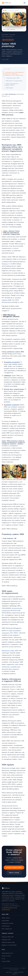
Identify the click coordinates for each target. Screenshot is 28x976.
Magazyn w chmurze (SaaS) (9, 945)
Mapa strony (9, 972)
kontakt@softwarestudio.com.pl (9, 907)
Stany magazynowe (7, 928)
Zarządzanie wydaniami (11, 405)
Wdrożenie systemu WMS (8, 942)
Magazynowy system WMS (10, 650)
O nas (3, 958)
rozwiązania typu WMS (19, 279)
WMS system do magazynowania (14, 80)
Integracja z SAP (6, 939)
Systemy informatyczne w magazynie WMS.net (11, 84)
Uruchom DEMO (6, 961)
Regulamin (14, 974)
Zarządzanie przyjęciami (11, 362)
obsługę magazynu (11, 335)
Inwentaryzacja (6, 926)
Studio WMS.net (5, 34)
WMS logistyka (9, 87)
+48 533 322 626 (6, 909)
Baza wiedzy (12, 34)
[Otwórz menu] (24, 2)
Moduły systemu (6, 918)
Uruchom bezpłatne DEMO (14, 867)
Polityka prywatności (18, 972)
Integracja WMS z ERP (7, 937)
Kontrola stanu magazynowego (14, 389)
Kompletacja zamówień (7, 923)
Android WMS (5, 920)
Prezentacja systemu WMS (12, 78)
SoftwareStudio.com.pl (7, 953)
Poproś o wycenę (14, 872)
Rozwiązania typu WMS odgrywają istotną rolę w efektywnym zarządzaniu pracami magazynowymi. (13, 74)
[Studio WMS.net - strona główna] (6, 2)
